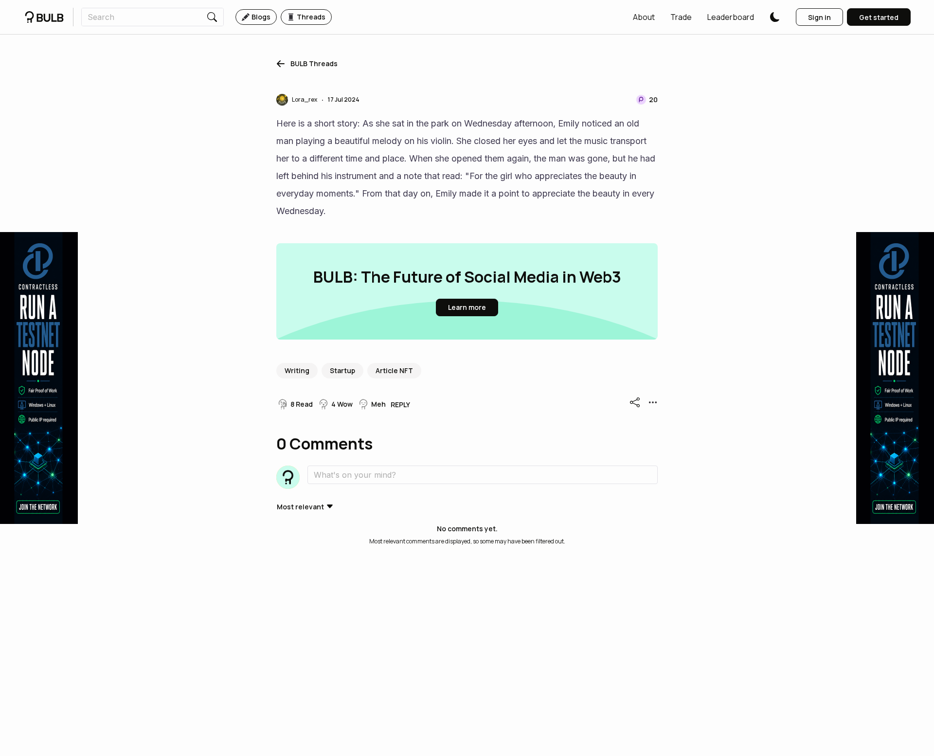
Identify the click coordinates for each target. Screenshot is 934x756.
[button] (644, 17)
